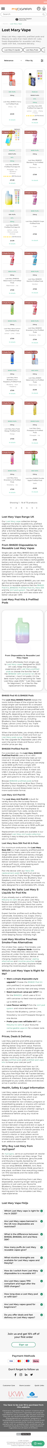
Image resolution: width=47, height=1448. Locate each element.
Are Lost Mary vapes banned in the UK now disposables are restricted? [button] (20, 1224)
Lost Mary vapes (15, 664)
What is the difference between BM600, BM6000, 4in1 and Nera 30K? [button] (21, 1237)
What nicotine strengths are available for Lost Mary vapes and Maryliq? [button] (22, 1260)
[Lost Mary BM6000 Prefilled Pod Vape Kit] (12, 137)
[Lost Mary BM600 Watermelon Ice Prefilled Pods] (35, 358)
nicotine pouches (26, 961)
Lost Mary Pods (32, 50)
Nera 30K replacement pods (18, 872)
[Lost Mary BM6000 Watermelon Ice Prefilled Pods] (12, 259)
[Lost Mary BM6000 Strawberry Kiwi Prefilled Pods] (35, 308)
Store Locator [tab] (24, 1385)
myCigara (9, 1154)
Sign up (23, 1344)
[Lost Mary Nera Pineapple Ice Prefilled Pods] (35, 408)
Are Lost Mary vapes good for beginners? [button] (19, 1305)
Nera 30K (39, 587)
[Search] (43, 14)
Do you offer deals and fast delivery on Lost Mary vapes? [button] (19, 1316)
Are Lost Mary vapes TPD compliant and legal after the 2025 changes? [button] (19, 1284)
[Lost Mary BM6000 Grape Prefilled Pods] (35, 198)
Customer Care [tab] (9, 1385)
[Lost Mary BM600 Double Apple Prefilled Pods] (35, 458)
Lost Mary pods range (12, 737)
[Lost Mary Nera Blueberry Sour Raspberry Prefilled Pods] (12, 358)
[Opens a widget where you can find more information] (38, 1444)
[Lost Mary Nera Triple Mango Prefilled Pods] (12, 408)
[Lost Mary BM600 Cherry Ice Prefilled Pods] (12, 79)
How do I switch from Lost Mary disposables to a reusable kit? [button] (21, 1272)
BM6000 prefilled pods (20, 781)
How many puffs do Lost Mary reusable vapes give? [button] (20, 1248)
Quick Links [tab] (39, 1385)
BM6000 (18, 995)
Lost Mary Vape (16, 24)
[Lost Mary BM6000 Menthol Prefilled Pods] (35, 259)
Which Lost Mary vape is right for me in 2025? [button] (21, 1212)
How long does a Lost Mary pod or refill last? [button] (21, 1295)
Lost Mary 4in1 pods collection (26, 834)
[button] (3, 8)
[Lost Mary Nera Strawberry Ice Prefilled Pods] (12, 458)
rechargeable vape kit (17, 1028)
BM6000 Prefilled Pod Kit (22, 587)
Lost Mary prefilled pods (22, 670)
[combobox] (23, 14)
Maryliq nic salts (9, 900)
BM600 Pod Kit (35, 982)
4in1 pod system (17, 590)
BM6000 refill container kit (21, 674)
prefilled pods (14, 1060)
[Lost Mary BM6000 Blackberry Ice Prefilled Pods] (35, 137)
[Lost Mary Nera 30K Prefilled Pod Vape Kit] (35, 79)
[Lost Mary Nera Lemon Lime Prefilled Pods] (12, 308)
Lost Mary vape (13, 521)
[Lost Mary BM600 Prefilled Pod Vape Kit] (12, 198)
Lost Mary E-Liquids (12, 50)
